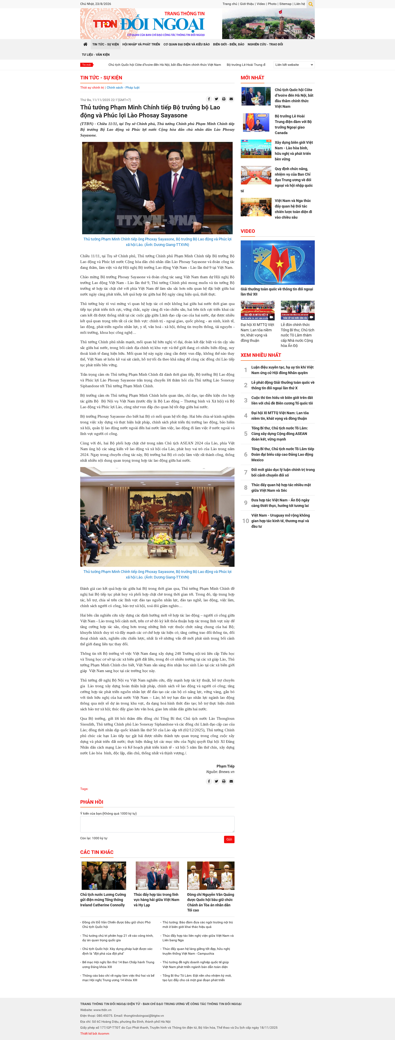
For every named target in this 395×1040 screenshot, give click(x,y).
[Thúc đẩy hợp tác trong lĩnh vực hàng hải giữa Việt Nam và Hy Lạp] (157, 875)
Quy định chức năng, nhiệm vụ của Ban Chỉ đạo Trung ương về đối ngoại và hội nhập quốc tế (277, 180)
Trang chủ (230, 4)
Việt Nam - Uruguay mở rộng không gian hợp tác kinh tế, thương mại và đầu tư (280, 521)
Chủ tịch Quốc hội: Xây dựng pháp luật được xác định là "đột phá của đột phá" (117, 951)
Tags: (84, 789)
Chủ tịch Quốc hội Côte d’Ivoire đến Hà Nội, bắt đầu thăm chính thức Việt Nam (128, 65)
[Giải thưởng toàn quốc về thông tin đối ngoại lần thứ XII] (278, 262)
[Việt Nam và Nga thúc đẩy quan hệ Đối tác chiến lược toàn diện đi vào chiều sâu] (256, 207)
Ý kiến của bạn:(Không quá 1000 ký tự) (108, 813)
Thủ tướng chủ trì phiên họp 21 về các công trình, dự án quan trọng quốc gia (117, 938)
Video (261, 4)
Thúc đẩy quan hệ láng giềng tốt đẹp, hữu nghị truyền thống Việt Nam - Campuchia (196, 951)
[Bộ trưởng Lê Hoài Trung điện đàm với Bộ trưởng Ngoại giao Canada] (256, 122)
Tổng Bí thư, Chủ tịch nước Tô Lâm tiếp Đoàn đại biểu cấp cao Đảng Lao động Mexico (282, 454)
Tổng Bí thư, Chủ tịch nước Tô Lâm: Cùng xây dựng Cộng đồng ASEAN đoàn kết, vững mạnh (279, 433)
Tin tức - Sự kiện (101, 78)
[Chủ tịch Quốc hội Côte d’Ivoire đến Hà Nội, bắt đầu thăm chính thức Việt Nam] (256, 96)
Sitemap (285, 4)
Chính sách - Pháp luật (123, 87)
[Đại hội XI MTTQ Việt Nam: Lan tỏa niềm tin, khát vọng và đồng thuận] (258, 310)
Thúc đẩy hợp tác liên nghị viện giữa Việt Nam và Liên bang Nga (198, 938)
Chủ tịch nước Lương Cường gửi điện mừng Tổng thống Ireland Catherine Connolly (103, 899)
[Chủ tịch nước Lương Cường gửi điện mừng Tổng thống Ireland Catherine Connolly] (104, 875)
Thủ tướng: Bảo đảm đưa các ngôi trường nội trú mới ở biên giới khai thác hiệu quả (198, 924)
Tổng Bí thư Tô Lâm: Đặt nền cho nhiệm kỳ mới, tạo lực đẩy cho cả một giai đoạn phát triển (197, 978)
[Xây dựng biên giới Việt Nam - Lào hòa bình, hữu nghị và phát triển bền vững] (256, 149)
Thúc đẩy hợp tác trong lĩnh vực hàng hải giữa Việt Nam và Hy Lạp (156, 899)
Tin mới (86, 64)
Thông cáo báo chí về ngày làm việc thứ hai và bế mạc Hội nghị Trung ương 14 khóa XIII (118, 978)
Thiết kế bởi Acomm (94, 1033)
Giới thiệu (247, 4)
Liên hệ (299, 4)
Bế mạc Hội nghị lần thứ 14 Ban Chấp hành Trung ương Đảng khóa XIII (118, 964)
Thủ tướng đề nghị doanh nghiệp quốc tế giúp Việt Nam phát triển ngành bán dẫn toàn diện (196, 964)
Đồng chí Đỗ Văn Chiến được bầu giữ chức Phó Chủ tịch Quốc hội (116, 924)
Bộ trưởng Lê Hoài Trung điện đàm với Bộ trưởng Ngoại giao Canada (240, 65)
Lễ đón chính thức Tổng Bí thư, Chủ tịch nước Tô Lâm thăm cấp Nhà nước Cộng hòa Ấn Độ (297, 335)
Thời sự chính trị (92, 87)
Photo (272, 4)
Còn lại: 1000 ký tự (93, 838)
